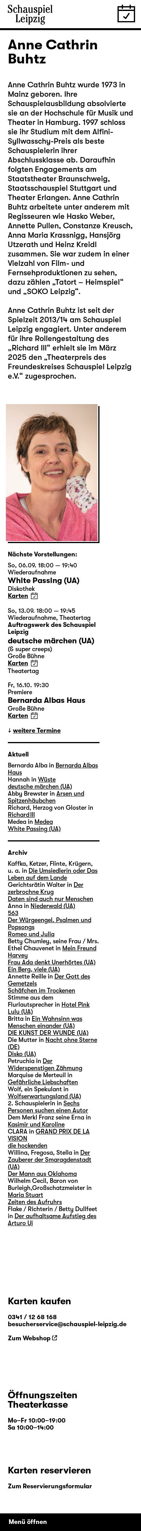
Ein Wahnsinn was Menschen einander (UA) (45, 1022)
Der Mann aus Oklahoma (42, 1173)
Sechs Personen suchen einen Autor (48, 1107)
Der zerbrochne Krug (45, 888)
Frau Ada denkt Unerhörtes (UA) (52, 962)
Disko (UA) (22, 1054)
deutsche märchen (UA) (40, 786)
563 (13, 913)
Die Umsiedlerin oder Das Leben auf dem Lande (53, 874)
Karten (18, 595)
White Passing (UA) (34, 828)
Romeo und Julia (31, 934)
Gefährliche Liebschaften (43, 1082)
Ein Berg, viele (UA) (34, 969)
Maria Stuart (25, 1195)
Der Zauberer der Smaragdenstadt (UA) (49, 1159)
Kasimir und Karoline (36, 1124)
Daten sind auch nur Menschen (50, 899)
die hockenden (27, 1145)
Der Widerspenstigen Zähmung (45, 1065)
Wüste (47, 779)
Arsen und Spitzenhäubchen (46, 797)
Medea (43, 821)
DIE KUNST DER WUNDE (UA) (48, 1032)
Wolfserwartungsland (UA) (44, 1096)
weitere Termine (37, 730)
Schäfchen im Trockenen (41, 990)
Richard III (21, 814)
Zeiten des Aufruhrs (35, 1202)
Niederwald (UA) (53, 906)
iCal (34, 595)
